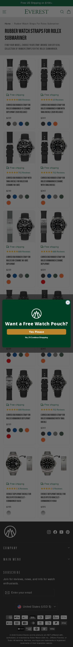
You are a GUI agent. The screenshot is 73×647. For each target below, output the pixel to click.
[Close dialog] (68, 302)
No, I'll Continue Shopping (36, 337)
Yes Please (36, 332)
